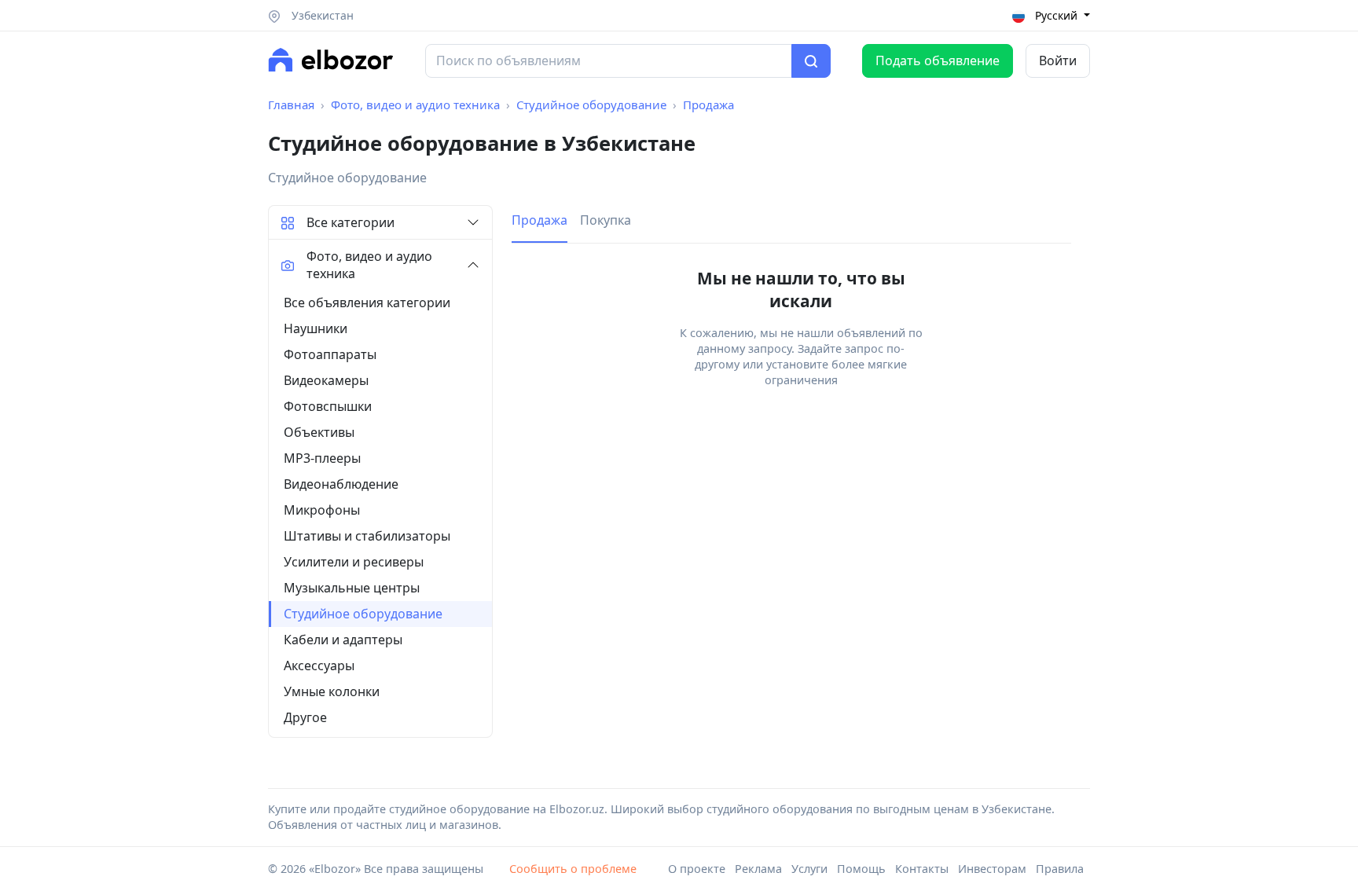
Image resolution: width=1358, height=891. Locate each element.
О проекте (696, 868)
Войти (1058, 60)
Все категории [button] (350, 222)
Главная (291, 104)
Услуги (809, 868)
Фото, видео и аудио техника (415, 104)
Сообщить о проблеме (573, 868)
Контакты (922, 868)
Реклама (758, 868)
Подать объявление (937, 60)
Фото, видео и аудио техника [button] (369, 265)
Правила (1060, 868)
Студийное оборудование (591, 104)
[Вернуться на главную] (331, 59)
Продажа (708, 104)
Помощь (861, 868)
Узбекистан (321, 15)
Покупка (605, 220)
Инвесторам (992, 868)
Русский (1056, 15)
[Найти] (811, 61)
